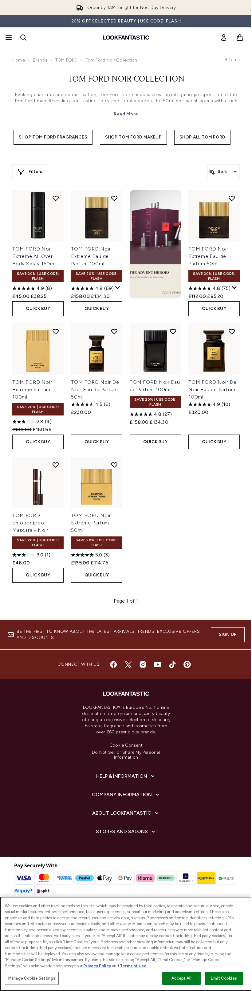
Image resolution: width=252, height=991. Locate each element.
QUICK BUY (38, 308)
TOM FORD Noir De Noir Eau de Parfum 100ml (212, 389)
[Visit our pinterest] (187, 664)
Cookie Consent (126, 745)
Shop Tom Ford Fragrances (53, 137)
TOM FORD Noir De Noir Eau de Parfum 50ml (95, 389)
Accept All (181, 978)
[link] (223, 37)
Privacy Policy (97, 966)
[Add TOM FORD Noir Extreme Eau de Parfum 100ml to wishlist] (114, 198)
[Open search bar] (23, 37)
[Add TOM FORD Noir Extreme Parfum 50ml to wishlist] (114, 464)
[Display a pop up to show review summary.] (118, 287)
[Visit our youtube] (157, 664)
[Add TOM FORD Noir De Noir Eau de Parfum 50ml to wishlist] (114, 331)
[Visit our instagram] (143, 664)
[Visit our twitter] (128, 664)
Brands (40, 60)
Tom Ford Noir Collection (126, 79)
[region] (126, 944)
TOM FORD (66, 60)
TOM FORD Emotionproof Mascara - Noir (30, 522)
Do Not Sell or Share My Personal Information (126, 755)
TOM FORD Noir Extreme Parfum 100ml (32, 389)
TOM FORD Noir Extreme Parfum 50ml (91, 522)
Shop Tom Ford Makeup (133, 137)
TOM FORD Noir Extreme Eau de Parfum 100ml (91, 256)
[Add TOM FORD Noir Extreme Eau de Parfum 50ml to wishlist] (231, 198)
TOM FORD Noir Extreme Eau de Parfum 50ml (208, 256)
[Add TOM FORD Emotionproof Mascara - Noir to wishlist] (55, 464)
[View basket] (239, 37)
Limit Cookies (224, 978)
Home (18, 60)
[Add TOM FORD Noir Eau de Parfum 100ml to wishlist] (173, 331)
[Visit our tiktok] (172, 664)
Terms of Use (133, 966)
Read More (126, 114)
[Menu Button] (8, 37)
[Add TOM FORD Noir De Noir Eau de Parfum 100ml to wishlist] (231, 331)
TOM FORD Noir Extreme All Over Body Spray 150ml (34, 256)
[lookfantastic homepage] (126, 37)
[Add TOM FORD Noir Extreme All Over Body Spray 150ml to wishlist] (55, 198)
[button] (155, 244)
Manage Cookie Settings (31, 978)
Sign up (228, 634)
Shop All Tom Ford (202, 137)
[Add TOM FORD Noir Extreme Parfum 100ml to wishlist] (55, 331)
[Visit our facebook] (113, 664)
